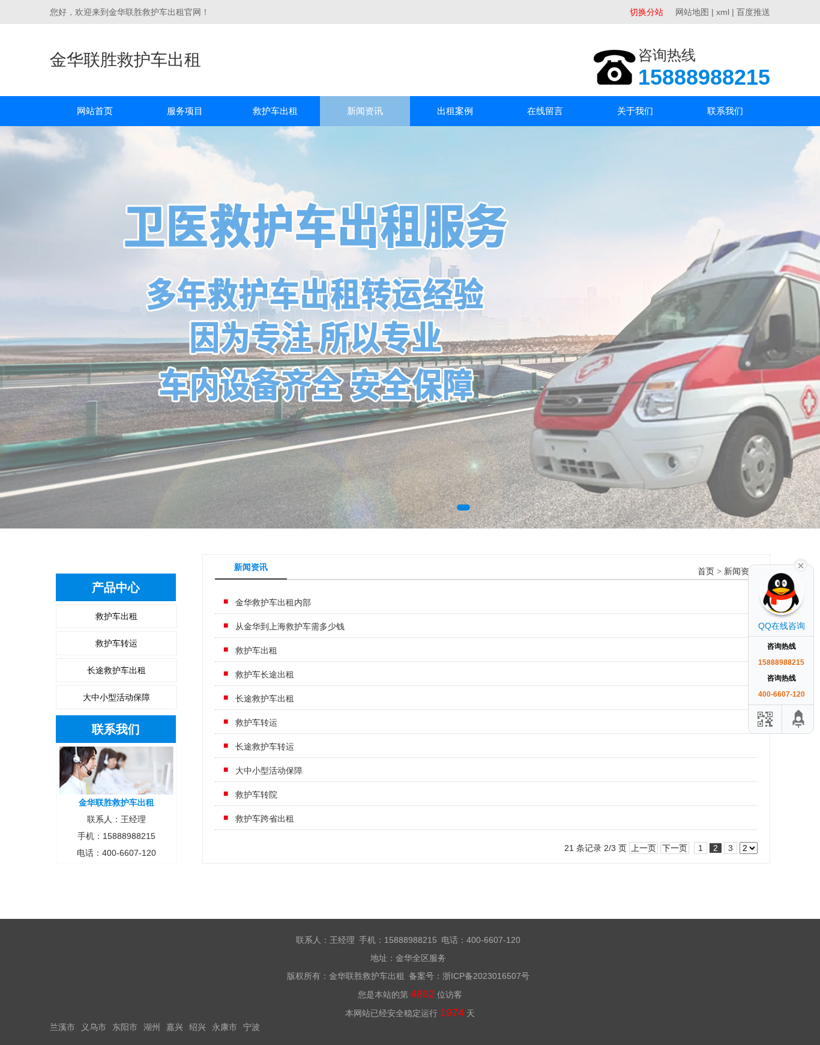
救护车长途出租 (264, 674)
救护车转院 (256, 794)
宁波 (251, 1027)
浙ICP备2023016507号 (485, 976)
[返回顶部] (799, 719)
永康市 (224, 1027)
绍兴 (197, 1027)
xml (722, 12)
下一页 (674, 848)
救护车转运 (116, 643)
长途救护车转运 (264, 746)
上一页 (643, 848)
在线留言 (545, 111)
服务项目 (185, 111)
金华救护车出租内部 (273, 602)
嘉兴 (174, 1027)
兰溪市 (62, 1027)
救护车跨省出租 (264, 818)
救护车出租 (275, 111)
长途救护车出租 (116, 670)
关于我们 (635, 111)
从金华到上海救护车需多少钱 (290, 626)
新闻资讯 (365, 111)
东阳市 (124, 1027)
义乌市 (93, 1027)
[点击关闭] (801, 564)
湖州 (151, 1027)
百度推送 (753, 12)
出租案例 (455, 111)
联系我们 (725, 111)
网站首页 (95, 111)
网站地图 (692, 12)
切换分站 (646, 12)
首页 (706, 571)
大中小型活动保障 (116, 697)
